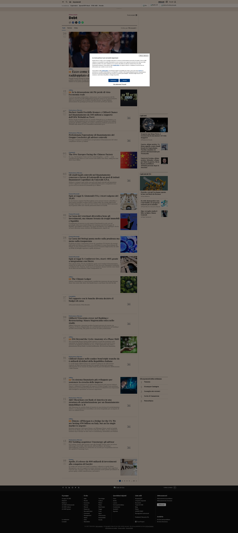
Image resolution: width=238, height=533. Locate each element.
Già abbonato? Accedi (119, 84)
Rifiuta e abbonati (144, 55)
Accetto (125, 80)
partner (140, 70)
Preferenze (113, 80)
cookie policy (116, 65)
